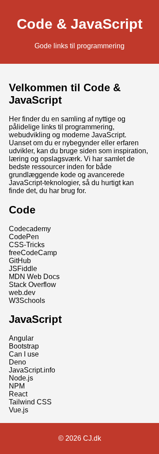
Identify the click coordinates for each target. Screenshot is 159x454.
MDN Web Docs (34, 276)
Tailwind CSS (30, 402)
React (18, 394)
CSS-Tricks (27, 244)
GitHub (20, 260)
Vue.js (18, 410)
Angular (21, 338)
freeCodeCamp (33, 252)
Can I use (24, 354)
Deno (17, 362)
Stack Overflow (32, 284)
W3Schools (27, 300)
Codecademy (30, 229)
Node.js (21, 378)
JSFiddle (23, 268)
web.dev (22, 292)
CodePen (24, 237)
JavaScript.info (32, 370)
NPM (17, 386)
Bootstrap (24, 346)
